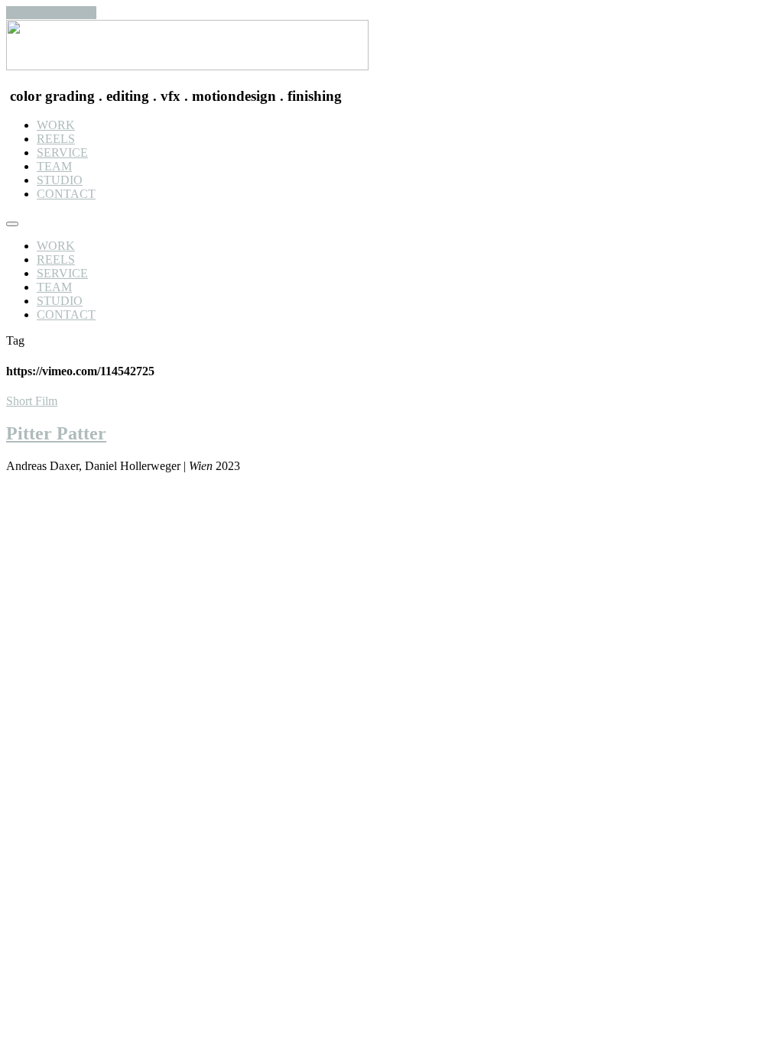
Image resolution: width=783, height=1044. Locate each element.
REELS (56, 138)
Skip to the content (51, 12)
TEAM (54, 166)
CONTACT (66, 193)
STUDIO (60, 179)
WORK (56, 124)
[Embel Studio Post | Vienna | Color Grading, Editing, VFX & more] (187, 66)
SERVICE (62, 152)
